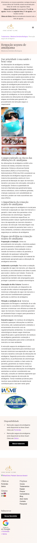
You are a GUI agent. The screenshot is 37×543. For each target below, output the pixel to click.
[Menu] (33, 27)
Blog (21, 496)
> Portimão (5, 531)
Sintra (16, 438)
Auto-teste (24, 499)
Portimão (17, 430)
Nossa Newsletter (10, 516)
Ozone (22, 484)
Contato (23, 501)
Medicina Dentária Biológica (19, 36)
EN (2, 494)
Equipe (22, 489)
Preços (22, 491)
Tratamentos (5, 36)
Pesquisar (23, 504)
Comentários (24, 494)
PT (2, 496)
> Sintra (4, 534)
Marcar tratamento (18, 444)
